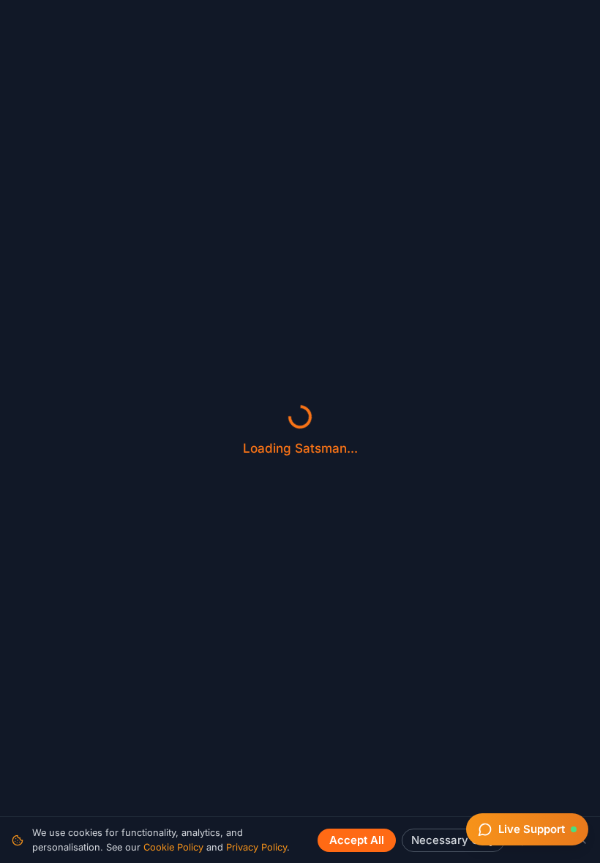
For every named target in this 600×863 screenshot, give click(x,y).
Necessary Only (453, 840)
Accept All (356, 840)
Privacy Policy (256, 847)
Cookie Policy (173, 847)
